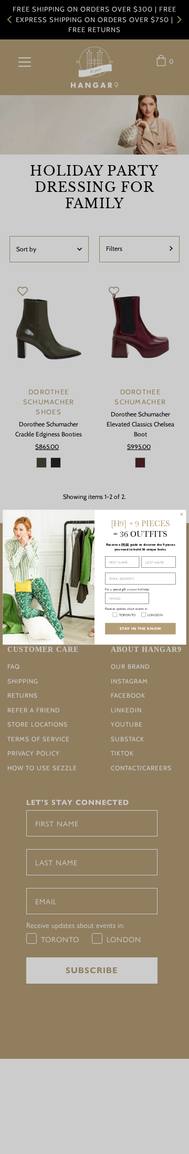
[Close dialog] (181, 514)
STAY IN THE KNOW (141, 628)
